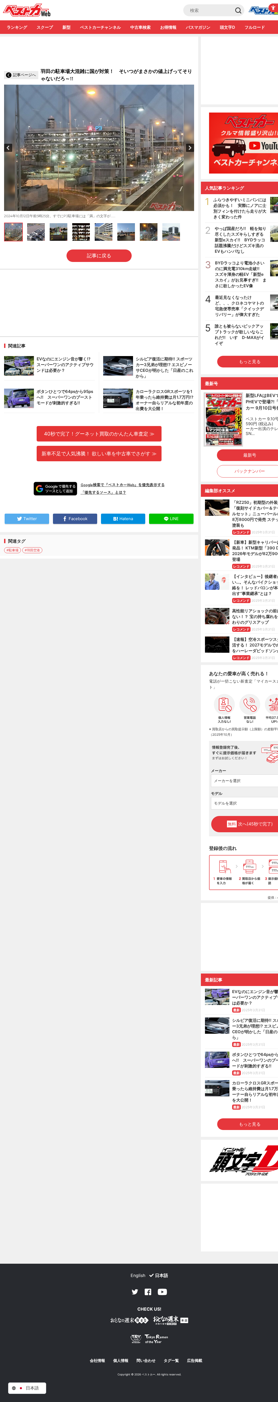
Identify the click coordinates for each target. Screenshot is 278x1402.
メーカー (218, 770)
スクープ (45, 27)
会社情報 (97, 1360)
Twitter (135, 1292)
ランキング (17, 27)
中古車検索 (140, 27)
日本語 (161, 1275)
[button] (8, 148)
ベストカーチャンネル (100, 27)
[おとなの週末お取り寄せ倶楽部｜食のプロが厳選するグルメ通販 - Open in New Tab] (129, 1321)
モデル (216, 793)
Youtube (162, 1292)
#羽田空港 (32, 550)
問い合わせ (146, 1360)
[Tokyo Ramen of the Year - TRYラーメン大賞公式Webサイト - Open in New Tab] (149, 1340)
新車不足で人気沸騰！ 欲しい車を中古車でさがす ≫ (99, 453)
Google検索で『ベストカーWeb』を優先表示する (123, 484)
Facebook (148, 1292)
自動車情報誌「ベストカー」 (27, 10)
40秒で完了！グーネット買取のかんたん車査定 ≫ (99, 434)
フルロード (255, 27)
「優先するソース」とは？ (103, 492)
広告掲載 (194, 1360)
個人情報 (120, 1360)
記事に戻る (99, 255)
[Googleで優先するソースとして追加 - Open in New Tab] (55, 488)
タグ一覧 (171, 1360)
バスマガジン (198, 27)
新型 (66, 27)
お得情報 (168, 27)
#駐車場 (12, 550)
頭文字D (227, 27)
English (138, 1275)
